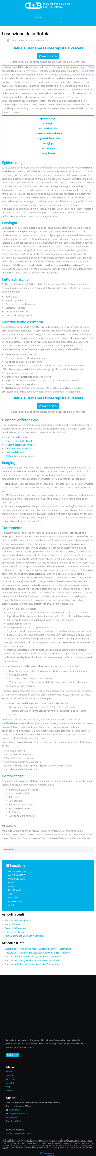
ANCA (10, 893)
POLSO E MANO (14, 890)
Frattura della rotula (16, 438)
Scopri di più (12, 1055)
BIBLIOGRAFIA (9, 849)
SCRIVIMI (9, 1090)
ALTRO (11, 905)
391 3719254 (50, 56)
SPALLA (11, 882)
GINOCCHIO (13, 897)
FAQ (8, 1086)
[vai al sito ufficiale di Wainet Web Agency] (47, 1154)
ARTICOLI (10, 1083)
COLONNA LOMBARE (16, 879)
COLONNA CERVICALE (17, 871)
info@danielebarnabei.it (18, 1113)
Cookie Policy (11, 1117)
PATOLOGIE (11, 1079)
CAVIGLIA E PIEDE (15, 901)
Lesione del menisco (16, 453)
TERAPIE (9, 1075)
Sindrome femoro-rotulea (19, 449)
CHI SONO (10, 1071)
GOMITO (11, 886)
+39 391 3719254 (15, 1110)
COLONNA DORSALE (16, 875)
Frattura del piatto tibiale (19, 441)
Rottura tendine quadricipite (20, 456)
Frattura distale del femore (20, 445)
